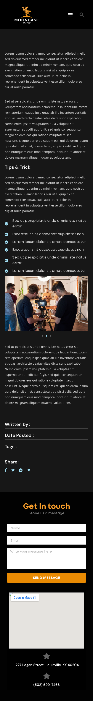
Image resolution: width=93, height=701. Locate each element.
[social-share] (6, 470)
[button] (70, 15)
